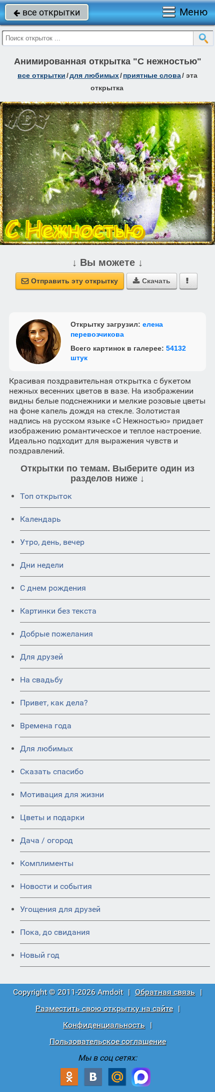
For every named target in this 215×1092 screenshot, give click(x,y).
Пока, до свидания (55, 932)
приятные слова (152, 75)
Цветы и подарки (52, 817)
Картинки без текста (58, 611)
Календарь (40, 519)
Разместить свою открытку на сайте (104, 1008)
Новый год (40, 955)
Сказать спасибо (52, 771)
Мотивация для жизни (62, 794)
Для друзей (41, 656)
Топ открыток (46, 496)
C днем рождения (53, 588)
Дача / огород (46, 840)
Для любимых (46, 748)
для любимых (94, 75)
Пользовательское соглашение (108, 1041)
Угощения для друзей (60, 909)
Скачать (151, 281)
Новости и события (56, 886)
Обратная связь (165, 992)
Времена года (46, 725)
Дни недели (42, 565)
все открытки (47, 12)
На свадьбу (41, 679)
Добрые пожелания (56, 634)
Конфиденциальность (104, 1025)
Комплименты (47, 863)
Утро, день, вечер (52, 542)
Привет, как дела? (54, 702)
